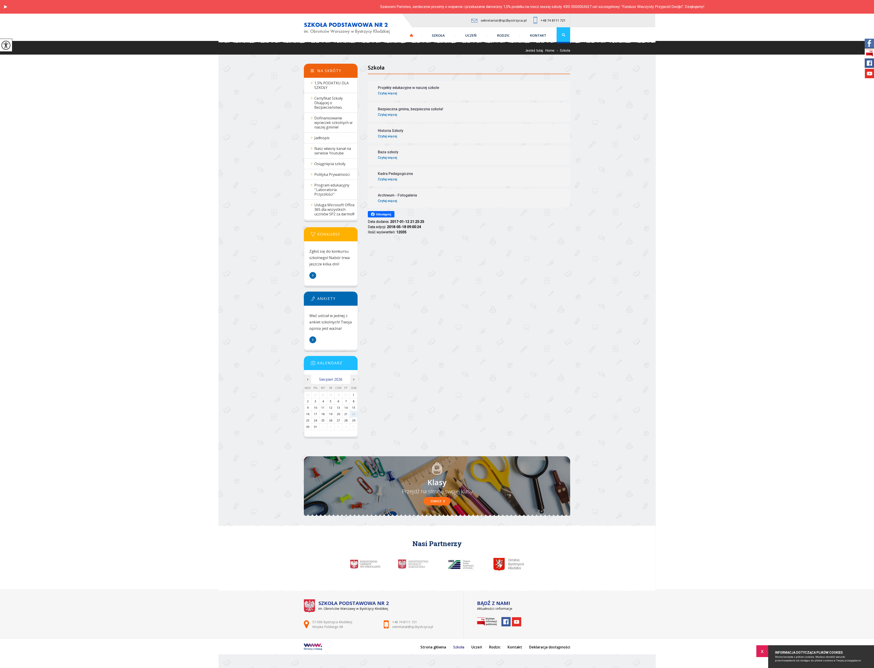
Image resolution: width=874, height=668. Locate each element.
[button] (5, 7)
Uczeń (471, 35)
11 (323, 408)
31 (315, 427)
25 (323, 420)
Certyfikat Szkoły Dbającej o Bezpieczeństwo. (328, 103)
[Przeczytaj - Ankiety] (337, 300)
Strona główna (411, 35)
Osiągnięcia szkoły (330, 163)
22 (353, 414)
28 (346, 420)
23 (307, 420)
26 (330, 420)
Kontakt (538, 35)
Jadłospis (322, 137)
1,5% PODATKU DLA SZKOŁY (331, 85)
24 (315, 420)
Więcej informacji (313, 275)
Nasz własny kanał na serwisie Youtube (332, 151)
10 (315, 408)
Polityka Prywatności (332, 174)
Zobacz (436, 501)
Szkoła (438, 35)
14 (346, 408)
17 (315, 414)
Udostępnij (383, 214)
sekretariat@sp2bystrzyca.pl (504, 20)
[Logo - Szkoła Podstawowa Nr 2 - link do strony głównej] (347, 28)
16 (307, 414)
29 (353, 420)
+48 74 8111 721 (553, 20)
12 (330, 408)
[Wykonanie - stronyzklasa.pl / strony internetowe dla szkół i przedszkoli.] (313, 647)
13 (338, 408)
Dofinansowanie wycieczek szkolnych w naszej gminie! (333, 123)
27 (338, 420)
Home (549, 50)
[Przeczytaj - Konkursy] (337, 235)
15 (353, 408)
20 (338, 414)
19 (330, 414)
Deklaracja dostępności (549, 647)
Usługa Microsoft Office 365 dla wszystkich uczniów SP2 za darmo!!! (334, 209)
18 (323, 414)
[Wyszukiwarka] (563, 35)
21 (346, 414)
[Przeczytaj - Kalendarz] (337, 364)
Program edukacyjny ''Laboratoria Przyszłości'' (331, 190)
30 (307, 427)
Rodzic (503, 35)
